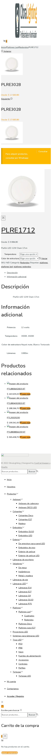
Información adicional (16, 276)
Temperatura (10, 254)
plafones (44, 262)
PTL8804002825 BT (16, 403)
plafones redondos (22, 266)
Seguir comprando (9, 752)
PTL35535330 (13, 417)
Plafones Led (12, 47)
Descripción (12, 272)
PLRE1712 (18, 230)
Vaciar (44, 258)
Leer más (26, 394)
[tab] (29, 273)
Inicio (3, 47)
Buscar (32, 471)
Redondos (23, 47)
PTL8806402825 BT (16, 389)
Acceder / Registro (15, 696)
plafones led (7, 266)
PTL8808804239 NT (16, 432)
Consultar (43, 151)
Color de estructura (10, 258)
